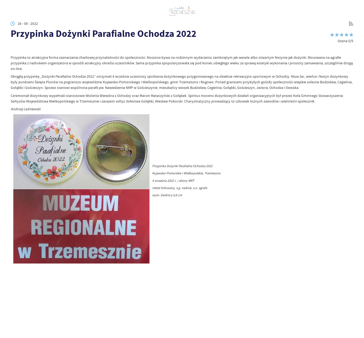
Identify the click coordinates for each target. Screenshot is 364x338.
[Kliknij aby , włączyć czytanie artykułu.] (14, 48)
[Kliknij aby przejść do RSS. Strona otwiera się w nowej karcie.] (351, 23)
